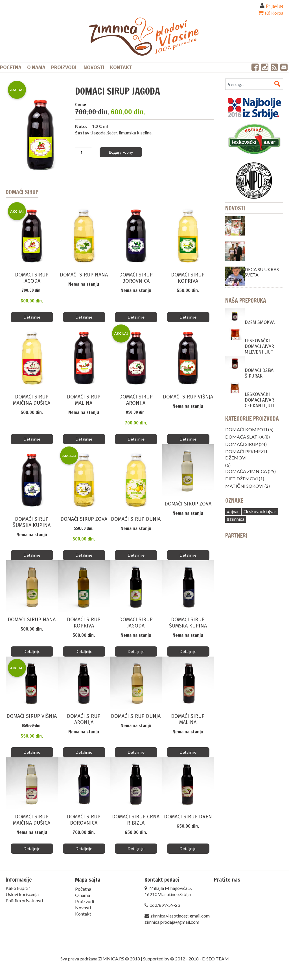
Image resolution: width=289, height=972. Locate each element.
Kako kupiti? (18, 888)
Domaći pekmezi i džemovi (246, 454)
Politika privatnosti (24, 900)
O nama (36, 67)
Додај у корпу (121, 152)
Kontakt (121, 67)
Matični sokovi (244, 486)
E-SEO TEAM (215, 958)
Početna (10, 67)
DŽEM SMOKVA (260, 322)
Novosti (94, 67)
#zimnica (235, 519)
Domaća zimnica (246, 471)
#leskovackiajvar (259, 511)
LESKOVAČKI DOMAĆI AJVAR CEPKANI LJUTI (259, 400)
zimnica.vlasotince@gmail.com (180, 915)
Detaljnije (32, 317)
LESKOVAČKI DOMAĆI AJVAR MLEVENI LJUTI (260, 346)
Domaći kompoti (246, 429)
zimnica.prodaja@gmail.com (171, 922)
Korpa (273, 13)
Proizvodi (63, 67)
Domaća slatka (244, 436)
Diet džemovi (241, 478)
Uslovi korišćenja (22, 894)
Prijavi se (274, 5)
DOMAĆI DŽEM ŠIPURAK (259, 373)
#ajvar (233, 511)
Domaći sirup (241, 444)
